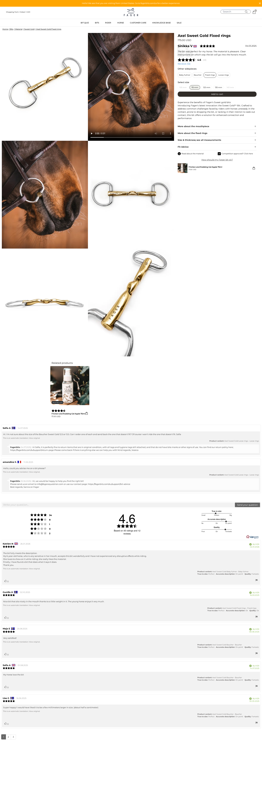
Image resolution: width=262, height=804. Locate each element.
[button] (131, 3)
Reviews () (184, 63)
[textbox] (118, 505)
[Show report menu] (256, 580)
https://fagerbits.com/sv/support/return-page (32, 450)
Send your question (247, 505)
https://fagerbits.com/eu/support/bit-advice (109, 484)
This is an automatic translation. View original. (21, 438)
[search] (237, 12)
